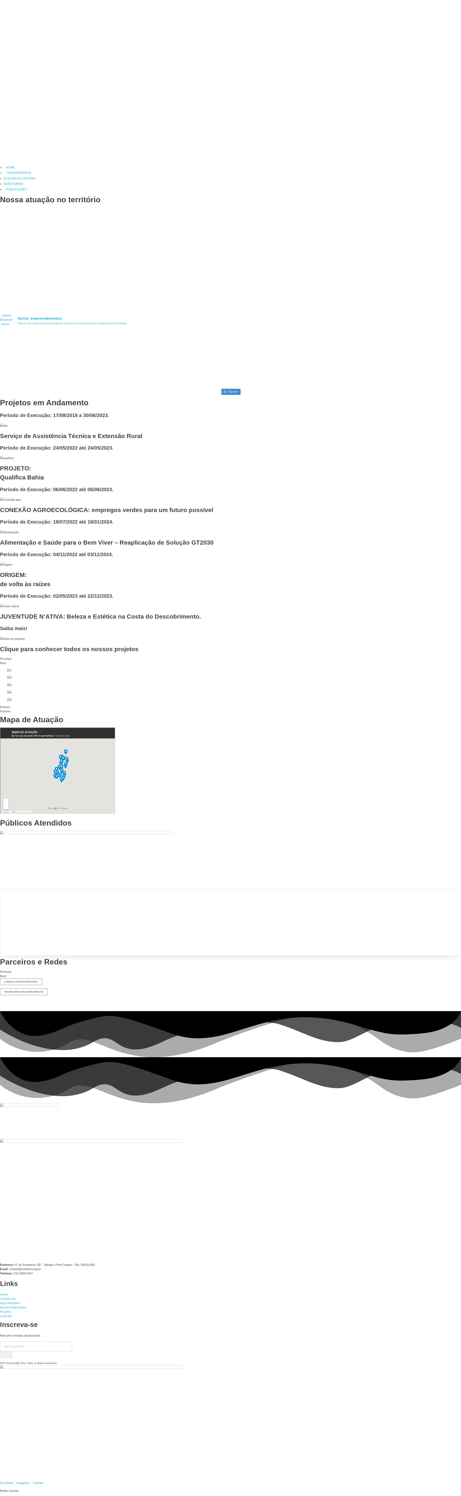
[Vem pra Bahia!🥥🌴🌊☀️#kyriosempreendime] (173, 336)
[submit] (6, 1354)
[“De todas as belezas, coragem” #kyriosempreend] (288, 336)
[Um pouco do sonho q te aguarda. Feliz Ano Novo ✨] (173, 377)
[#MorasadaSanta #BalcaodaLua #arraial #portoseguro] (57, 375)
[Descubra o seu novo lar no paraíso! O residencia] (57, 351)
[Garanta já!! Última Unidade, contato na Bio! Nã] (288, 379)
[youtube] (1, 1256)
